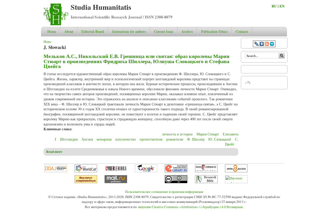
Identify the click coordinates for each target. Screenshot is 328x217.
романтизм (174, 139)
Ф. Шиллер (195, 139)
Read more (54, 151)
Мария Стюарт (208, 134)
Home (51, 31)
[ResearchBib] (206, 182)
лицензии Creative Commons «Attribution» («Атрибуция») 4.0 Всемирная (190, 206)
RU (274, 6)
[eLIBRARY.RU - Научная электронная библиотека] (176, 171)
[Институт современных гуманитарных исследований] (86, 182)
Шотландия (69, 139)
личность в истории (177, 134)
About (68, 31)
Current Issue (163, 31)
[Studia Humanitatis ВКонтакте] (262, 44)
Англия (87, 139)
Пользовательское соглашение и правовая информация (164, 191)
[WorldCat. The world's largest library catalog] (86, 171)
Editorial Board (92, 31)
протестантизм (151, 139)
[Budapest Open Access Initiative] (236, 171)
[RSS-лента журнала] (267, 44)
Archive (187, 31)
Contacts (242, 31)
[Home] (56, 24)
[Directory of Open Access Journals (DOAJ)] (55, 171)
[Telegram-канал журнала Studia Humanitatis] (272, 44)
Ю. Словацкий (219, 139)
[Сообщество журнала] (257, 44)
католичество (125, 139)
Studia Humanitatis (101, 7)
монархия (104, 139)
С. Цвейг (231, 142)
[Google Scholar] (146, 171)
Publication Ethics (214, 31)
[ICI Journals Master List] (206, 171)
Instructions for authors (129, 31)
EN (282, 6)
